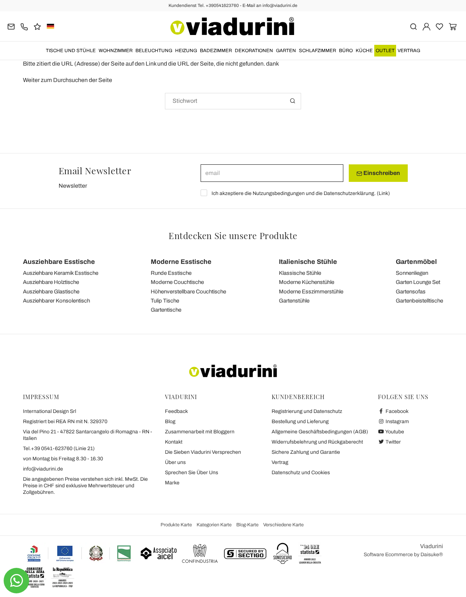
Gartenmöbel (416, 261)
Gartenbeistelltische (419, 301)
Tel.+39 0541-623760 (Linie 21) (59, 448)
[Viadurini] (232, 26)
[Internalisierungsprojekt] (79, 553)
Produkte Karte (176, 524)
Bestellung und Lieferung (300, 421)
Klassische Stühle (300, 273)
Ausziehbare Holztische (51, 282)
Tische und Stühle (71, 50)
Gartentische (166, 310)
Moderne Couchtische (177, 282)
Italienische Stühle (308, 261)
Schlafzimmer (317, 50)
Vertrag (409, 50)
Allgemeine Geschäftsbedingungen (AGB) (320, 431)
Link (383, 193)
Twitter (392, 442)
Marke (172, 482)
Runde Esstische (171, 273)
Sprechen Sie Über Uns (191, 472)
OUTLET (385, 50)
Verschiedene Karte (283, 524)
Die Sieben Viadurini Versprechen (203, 452)
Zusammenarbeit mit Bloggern (199, 431)
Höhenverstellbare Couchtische (188, 291)
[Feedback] (37, 26)
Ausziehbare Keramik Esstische (60, 273)
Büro (346, 50)
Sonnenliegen (412, 273)
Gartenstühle (294, 301)
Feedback (176, 411)
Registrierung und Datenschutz (307, 411)
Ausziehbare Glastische (51, 291)
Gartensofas (411, 291)
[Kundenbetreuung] (24, 26)
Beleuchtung (153, 50)
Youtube (394, 431)
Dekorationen (254, 50)
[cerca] (413, 26)
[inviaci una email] (11, 26)
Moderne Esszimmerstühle (311, 291)
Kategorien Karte (214, 524)
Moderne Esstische (181, 261)
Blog (170, 421)
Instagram (396, 421)
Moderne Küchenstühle (306, 282)
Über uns (175, 462)
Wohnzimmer (116, 50)
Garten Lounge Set (418, 282)
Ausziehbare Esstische (59, 261)
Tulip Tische (165, 301)
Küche (364, 50)
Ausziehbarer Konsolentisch (56, 301)
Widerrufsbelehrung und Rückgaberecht (317, 442)
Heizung (186, 50)
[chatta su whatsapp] (16, 580)
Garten (286, 50)
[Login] (426, 26)
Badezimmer (216, 50)
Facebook (396, 411)
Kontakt (173, 442)
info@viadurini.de (43, 469)
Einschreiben (381, 173)
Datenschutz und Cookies (301, 472)
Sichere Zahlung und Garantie (306, 452)
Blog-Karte (247, 524)
